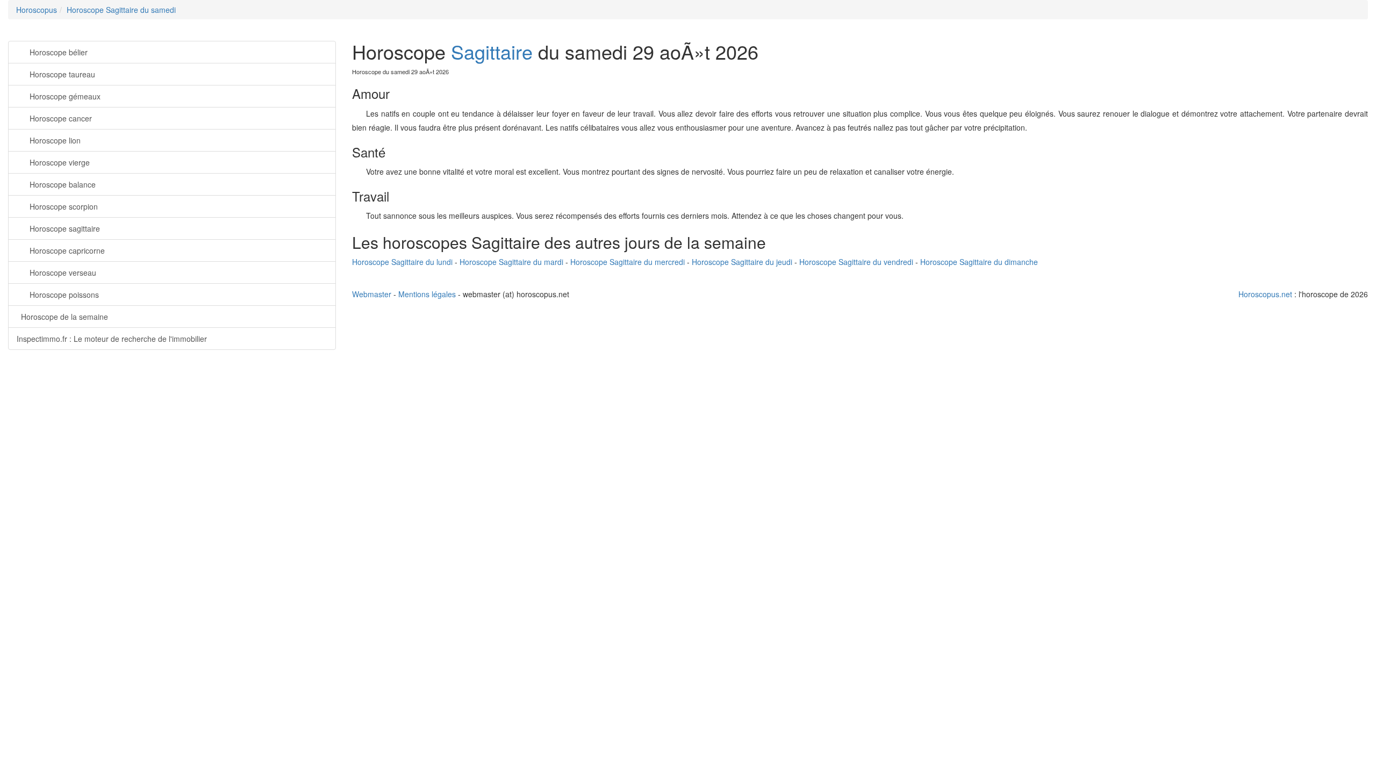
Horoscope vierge (60, 162)
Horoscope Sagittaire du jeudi (742, 261)
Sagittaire (492, 51)
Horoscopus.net (1265, 294)
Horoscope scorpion (64, 206)
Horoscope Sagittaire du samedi (121, 9)
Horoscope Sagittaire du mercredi (627, 261)
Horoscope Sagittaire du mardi (511, 261)
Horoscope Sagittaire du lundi (402, 261)
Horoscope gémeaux (65, 96)
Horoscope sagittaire (65, 228)
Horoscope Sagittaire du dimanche (979, 261)
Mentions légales (427, 294)
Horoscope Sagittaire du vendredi (856, 261)
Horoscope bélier (59, 52)
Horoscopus (36, 9)
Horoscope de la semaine (64, 316)
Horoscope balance (63, 184)
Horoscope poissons (64, 294)
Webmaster (371, 294)
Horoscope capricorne (67, 250)
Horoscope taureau (62, 74)
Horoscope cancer (61, 118)
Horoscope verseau (63, 272)
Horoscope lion (55, 140)
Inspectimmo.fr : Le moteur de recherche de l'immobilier (112, 338)
